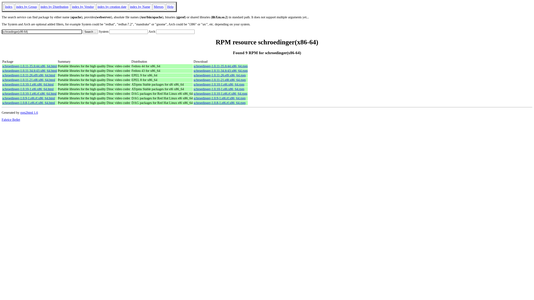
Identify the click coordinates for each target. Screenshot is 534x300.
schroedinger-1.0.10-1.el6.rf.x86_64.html (29, 93)
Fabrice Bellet (11, 119)
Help (170, 7)
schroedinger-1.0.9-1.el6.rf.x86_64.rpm (220, 98)
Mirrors (159, 7)
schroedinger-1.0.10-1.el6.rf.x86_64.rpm (220, 93)
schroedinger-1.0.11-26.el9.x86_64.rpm (220, 75)
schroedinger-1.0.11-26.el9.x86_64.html (28, 75)
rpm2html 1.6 (29, 112)
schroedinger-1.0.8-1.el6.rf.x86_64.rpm (220, 103)
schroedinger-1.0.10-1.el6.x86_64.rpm (219, 84)
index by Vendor (83, 7)
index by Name (140, 7)
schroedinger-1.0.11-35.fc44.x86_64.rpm (221, 66)
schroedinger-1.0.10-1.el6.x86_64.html (28, 84)
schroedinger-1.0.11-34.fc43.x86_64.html (29, 70)
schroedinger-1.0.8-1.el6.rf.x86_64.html (28, 103)
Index (9, 7)
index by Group (26, 7)
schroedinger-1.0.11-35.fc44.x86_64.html (29, 66)
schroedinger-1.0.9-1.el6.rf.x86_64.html (28, 98)
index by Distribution (54, 7)
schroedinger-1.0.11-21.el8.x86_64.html (28, 80)
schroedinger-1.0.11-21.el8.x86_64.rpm (220, 80)
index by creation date (111, 7)
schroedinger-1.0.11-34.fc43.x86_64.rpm (221, 70)
